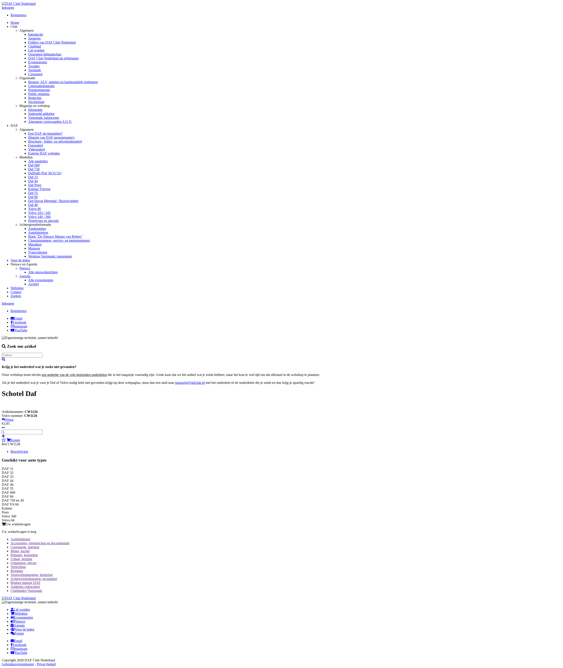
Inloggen (8, 7)
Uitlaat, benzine (21, 559)
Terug (9, 419)
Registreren (18, 15)
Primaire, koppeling (24, 555)
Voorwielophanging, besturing (32, 575)
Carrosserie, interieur (25, 547)
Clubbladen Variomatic (26, 591)
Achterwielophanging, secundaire (34, 579)
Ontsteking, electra (24, 563)
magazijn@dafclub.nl (190, 383)
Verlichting (18, 567)
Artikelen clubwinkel (25, 587)
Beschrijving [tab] (19, 451)
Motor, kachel (20, 551)
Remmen (17, 571)
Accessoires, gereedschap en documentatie (40, 543)
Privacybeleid (46, 664)
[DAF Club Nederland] (19, 4)
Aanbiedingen (20, 539)
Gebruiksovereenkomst (18, 664)
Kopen (15, 440)
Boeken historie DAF (25, 583)
